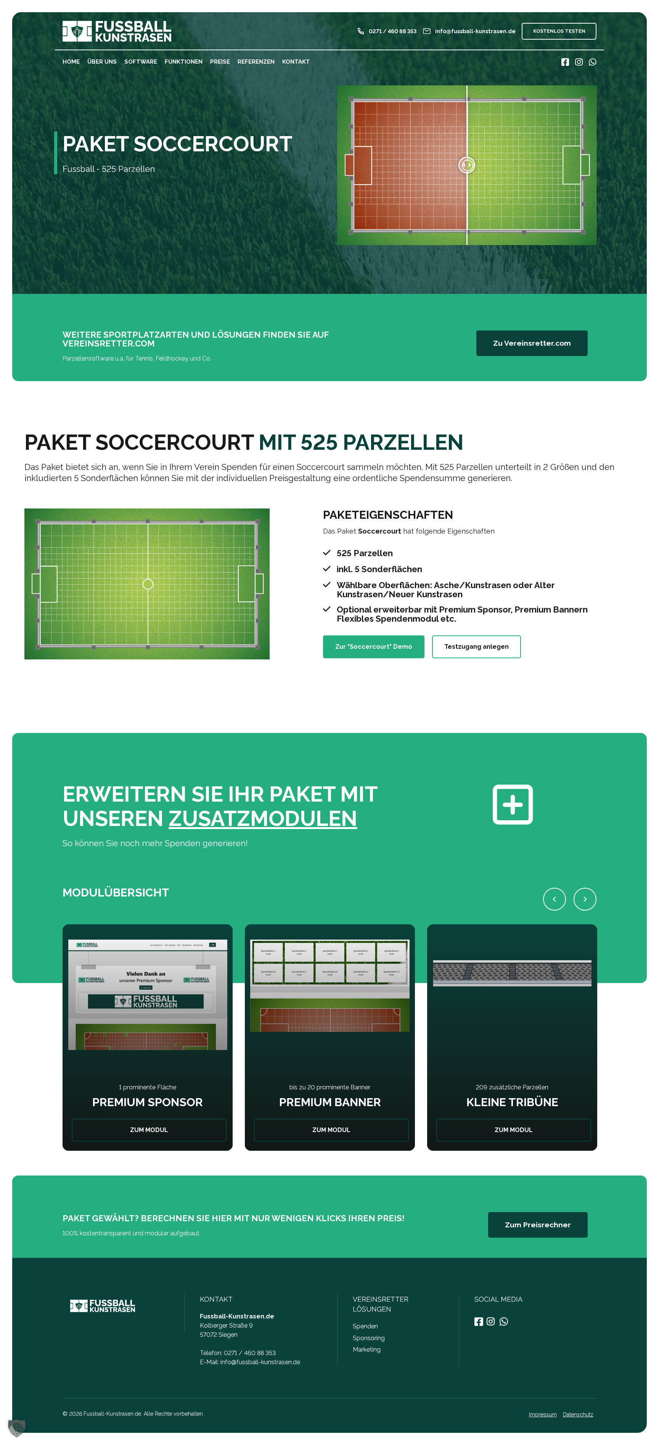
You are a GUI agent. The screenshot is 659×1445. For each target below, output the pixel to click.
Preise (220, 61)
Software (140, 61)
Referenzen (256, 61)
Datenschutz (578, 1414)
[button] (554, 899)
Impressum (543, 1414)
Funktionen (184, 61)
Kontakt (296, 61)
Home (71, 61)
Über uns (102, 61)
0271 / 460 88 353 (250, 1353)
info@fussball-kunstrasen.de (260, 1362)
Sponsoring (369, 1337)
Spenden (365, 1326)
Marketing (367, 1349)
